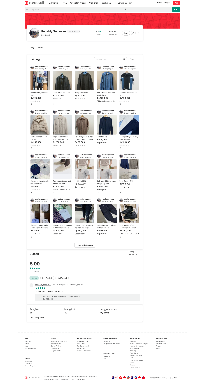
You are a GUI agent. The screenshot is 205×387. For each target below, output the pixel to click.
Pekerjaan (106, 356)
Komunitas (28, 363)
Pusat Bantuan (49, 376)
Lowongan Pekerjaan (88, 376)
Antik (131, 358)
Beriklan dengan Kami (51, 379)
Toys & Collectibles (136, 355)
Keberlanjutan (75, 376)
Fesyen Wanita (56, 351)
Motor (158, 348)
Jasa (105, 359)
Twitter (27, 343)
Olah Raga (133, 351)
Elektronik (106, 341)
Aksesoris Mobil (161, 343)
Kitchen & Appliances (84, 351)
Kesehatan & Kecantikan (59, 341)
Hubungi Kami (60, 376)
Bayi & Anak (81, 343)
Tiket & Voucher (135, 367)
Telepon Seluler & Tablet (111, 343)
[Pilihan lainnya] (138, 33)
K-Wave (132, 365)
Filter (132, 59)
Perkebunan (81, 348)
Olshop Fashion (56, 346)
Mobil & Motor (160, 341)
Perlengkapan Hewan (137, 360)
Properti (158, 346)
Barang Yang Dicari (31, 366)
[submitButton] (176, 9)
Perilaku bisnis (80, 379)
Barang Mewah (56, 343)
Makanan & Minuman (137, 346)
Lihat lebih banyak (85, 245)
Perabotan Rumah (83, 346)
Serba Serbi (28, 361)
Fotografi (133, 341)
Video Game (134, 353)
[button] (60, 35)
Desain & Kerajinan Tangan (139, 343)
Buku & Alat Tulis (82, 341)
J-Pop (132, 362)
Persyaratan (64, 379)
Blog (26, 346)
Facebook (28, 341)
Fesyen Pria (55, 348)
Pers (67, 376)
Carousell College (30, 348)
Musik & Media (135, 348)
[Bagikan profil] (133, 33)
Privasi (72, 379)
